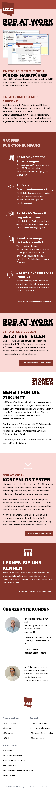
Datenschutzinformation (12, 755)
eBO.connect (8, 733)
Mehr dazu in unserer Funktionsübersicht (34, 301)
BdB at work (8, 728)
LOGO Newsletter (37, 738)
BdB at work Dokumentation (41, 728)
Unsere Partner (9, 775)
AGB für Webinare (10, 765)
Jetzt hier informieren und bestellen (36, 362)
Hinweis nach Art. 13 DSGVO (14, 760)
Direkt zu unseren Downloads (39, 533)
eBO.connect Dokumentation (41, 733)
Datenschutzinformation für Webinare (18, 770)
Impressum (7, 750)
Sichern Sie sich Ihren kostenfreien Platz (34, 591)
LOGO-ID (6, 738)
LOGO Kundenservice (38, 723)
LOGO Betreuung (9, 723)
